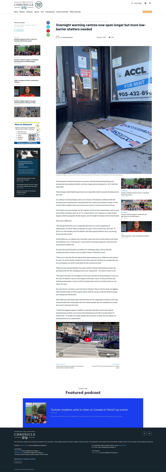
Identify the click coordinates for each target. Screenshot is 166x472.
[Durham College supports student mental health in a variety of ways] (27, 112)
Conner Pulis (95, 452)
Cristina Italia (23, 445)
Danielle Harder (18, 452)
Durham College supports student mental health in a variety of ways (25, 101)
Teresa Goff (17, 451)
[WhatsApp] (48, 35)
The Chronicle (24, 469)
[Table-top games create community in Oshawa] (27, 91)
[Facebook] (48, 22)
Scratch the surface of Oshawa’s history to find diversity (26, 163)
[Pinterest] (48, 31)
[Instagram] (150, 433)
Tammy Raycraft (23, 167)
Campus (16, 99)
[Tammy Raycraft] (58, 37)
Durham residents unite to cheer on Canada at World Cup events (25, 40)
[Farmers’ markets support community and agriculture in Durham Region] (27, 71)
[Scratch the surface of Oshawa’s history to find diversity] (27, 154)
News (61, 21)
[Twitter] (48, 27)
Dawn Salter (122, 445)
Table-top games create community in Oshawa (26, 81)
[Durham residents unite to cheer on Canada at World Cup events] (27, 50)
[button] (150, 3)
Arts (15, 78)
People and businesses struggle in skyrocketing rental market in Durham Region (69, 367)
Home (57, 21)
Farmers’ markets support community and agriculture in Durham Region (26, 60)
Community (17, 37)
